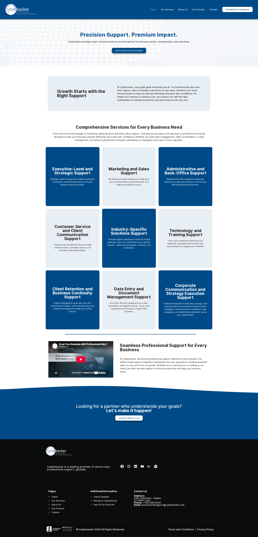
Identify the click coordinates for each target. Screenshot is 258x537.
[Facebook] (122, 466)
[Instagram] (128, 466)
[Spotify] (155, 466)
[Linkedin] (135, 466)
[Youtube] (142, 466)
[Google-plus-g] (149, 466)
